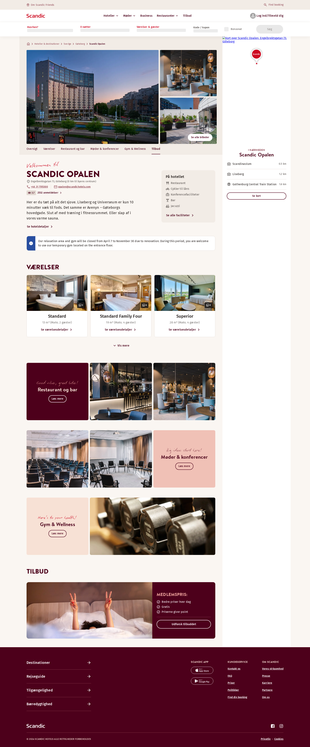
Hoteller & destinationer (46, 44)
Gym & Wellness (135, 149)
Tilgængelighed (40, 690)
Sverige (67, 44)
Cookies (278, 739)
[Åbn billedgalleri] (57, 293)
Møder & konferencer (104, 149)
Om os (266, 697)
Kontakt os (234, 668)
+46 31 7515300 (39, 186)
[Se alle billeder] (93, 97)
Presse (266, 675)
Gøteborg (80, 44)
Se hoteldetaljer (38, 226)
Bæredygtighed (39, 704)
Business (146, 15)
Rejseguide (36, 676)
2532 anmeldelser (47, 192)
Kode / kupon (201, 27)
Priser (231, 682)
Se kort (256, 195)
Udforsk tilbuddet (184, 624)
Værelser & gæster (148, 26)
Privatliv (266, 739)
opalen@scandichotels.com (74, 186)
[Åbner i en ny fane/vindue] (202, 672)
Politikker (233, 690)
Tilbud (187, 15)
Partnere (267, 690)
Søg (269, 29)
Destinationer (38, 662)
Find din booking (237, 697)
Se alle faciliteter (178, 215)
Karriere (267, 682)
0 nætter (85, 26)
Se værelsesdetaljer (54, 329)
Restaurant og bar (73, 149)
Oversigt (32, 149)
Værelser (49, 149)
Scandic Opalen (97, 44)
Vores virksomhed (272, 668)
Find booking (276, 4)
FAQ (230, 675)
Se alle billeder (200, 137)
